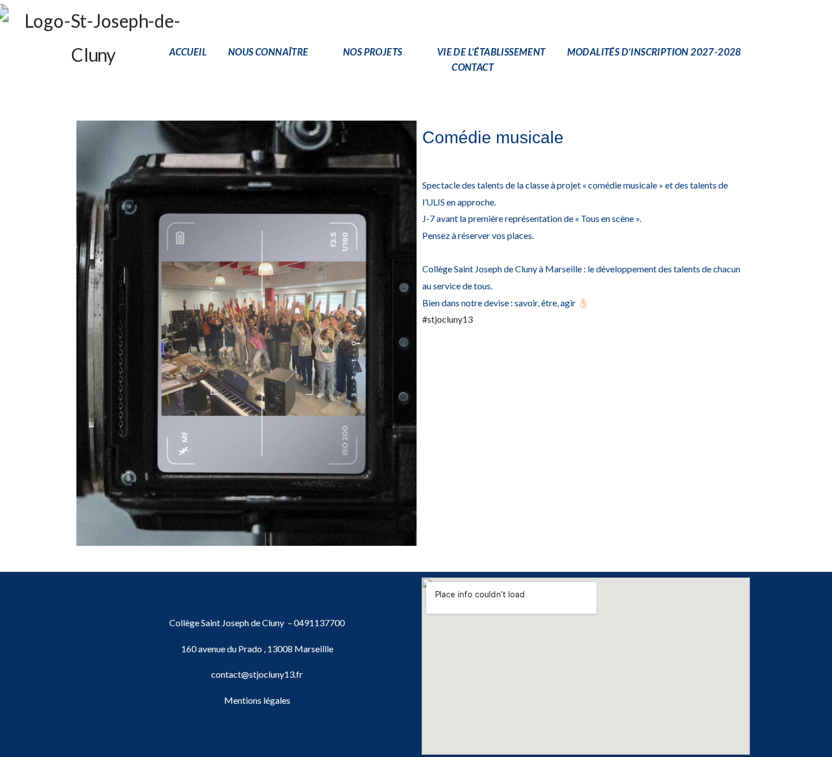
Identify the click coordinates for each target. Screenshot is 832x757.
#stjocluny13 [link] (447, 319)
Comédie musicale (493, 137)
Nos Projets (372, 52)
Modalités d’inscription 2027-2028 (654, 52)
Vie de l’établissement (491, 52)
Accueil (188, 52)
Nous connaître (268, 52)
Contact (473, 67)
